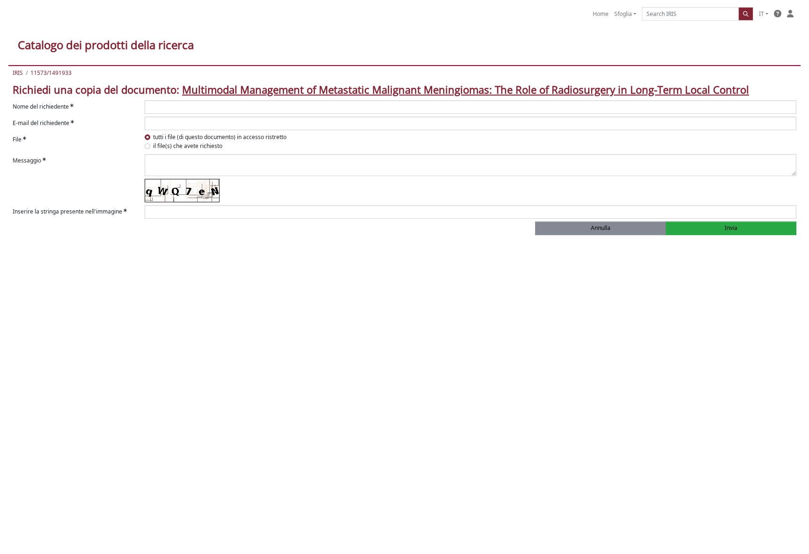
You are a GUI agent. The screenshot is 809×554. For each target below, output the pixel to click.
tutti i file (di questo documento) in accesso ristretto (220, 137)
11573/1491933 (51, 73)
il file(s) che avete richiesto (187, 146)
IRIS (18, 73)
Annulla (600, 228)
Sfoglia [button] (623, 14)
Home (601, 14)
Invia (731, 228)
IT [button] (761, 14)
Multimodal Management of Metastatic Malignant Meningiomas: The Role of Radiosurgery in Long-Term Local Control (465, 89)
